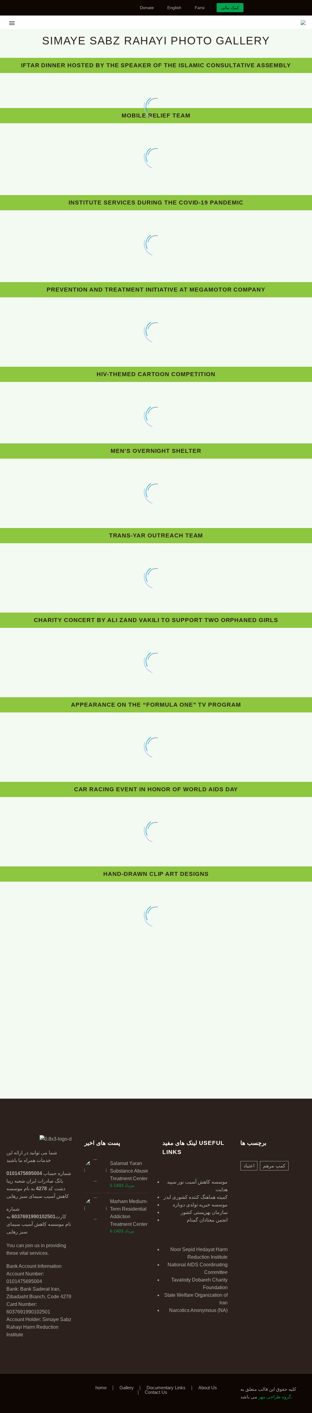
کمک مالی (230, 7)
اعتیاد (248, 1165)
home (101, 1388)
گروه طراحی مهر (274, 1396)
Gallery (116, 31)
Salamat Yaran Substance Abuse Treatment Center (129, 1171)
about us (207, 31)
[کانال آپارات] (111, 7)
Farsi (199, 7)
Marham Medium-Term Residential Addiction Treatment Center (129, 1213)
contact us (242, 31)
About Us (207, 1388)
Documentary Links (161, 31)
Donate (147, 7)
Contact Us (156, 1392)
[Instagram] (93, 7)
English (174, 7)
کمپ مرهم (274, 1165)
